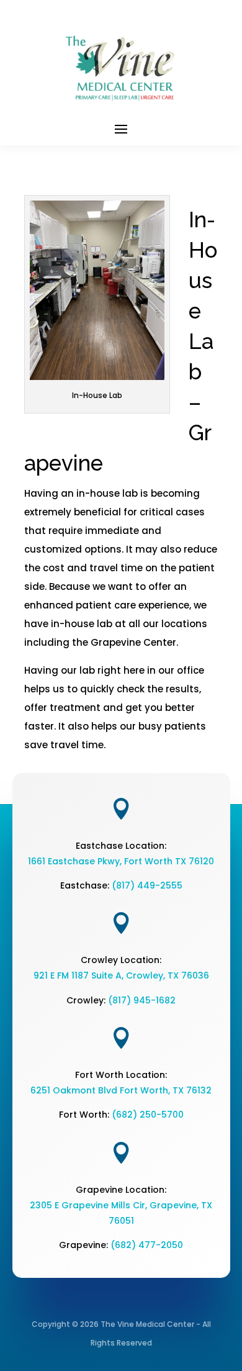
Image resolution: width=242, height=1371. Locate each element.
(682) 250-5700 (148, 1114)
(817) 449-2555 (147, 885)
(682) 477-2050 (146, 1245)
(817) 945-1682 (142, 1000)
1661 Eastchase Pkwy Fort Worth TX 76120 (121, 861)
